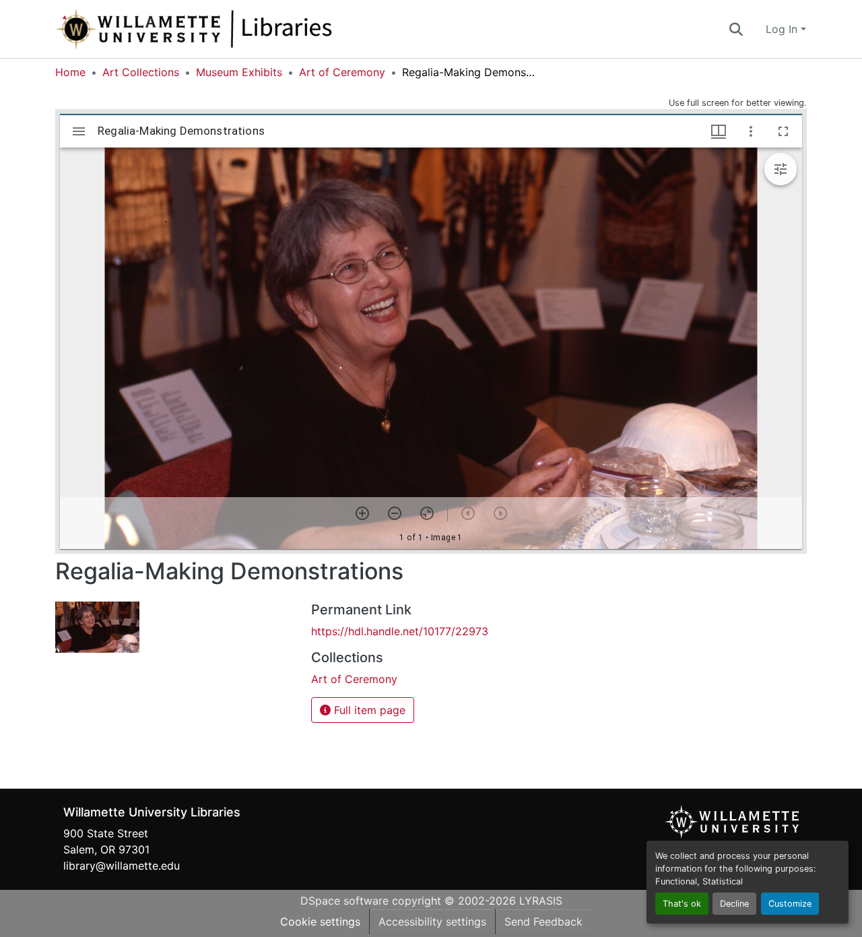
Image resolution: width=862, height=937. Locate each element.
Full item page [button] (368, 710)
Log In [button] (783, 29)
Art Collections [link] (140, 72)
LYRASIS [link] (540, 900)
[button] (238, 29)
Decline (734, 904)
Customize (789, 904)
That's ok (682, 904)
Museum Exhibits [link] (239, 72)
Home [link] (70, 72)
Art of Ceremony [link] (342, 72)
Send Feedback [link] (543, 921)
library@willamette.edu (121, 865)
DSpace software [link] (344, 900)
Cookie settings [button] (320, 921)
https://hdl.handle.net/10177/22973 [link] (399, 631)
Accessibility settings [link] (432, 921)
